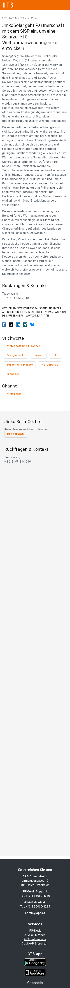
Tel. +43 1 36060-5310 (35, 895)
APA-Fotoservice (35, 939)
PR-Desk (35, 930)
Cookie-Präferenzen (35, 943)
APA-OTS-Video (34, 935)
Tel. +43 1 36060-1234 (35, 906)
